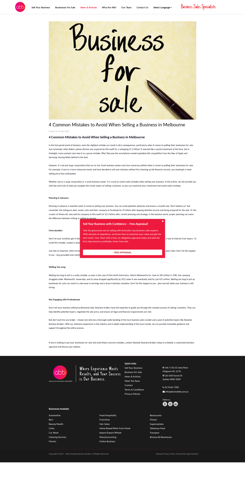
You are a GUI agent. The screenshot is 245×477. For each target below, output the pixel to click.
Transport (154, 432)
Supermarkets (157, 424)
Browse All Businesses (161, 437)
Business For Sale (133, 372)
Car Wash (54, 432)
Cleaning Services (57, 437)
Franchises (104, 419)
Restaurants (156, 415)
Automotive (55, 415)
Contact (129, 385)
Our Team (126, 7)
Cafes (51, 428)
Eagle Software (192, 454)
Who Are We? (109, 7)
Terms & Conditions (134, 389)
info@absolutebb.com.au (176, 391)
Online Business (107, 441)
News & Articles (88, 7)
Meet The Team (132, 380)
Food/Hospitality (107, 415)
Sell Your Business (133, 367)
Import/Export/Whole (110, 432)
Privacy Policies (132, 393)
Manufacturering (107, 437)
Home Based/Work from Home (114, 428)
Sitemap (159, 454)
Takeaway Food (157, 428)
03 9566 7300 (172, 387)
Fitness (153, 419)
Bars (51, 419)
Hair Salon (104, 424)
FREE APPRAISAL (122, 252)
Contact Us (142, 7)
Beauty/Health (56, 424)
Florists (52, 441)
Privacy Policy (169, 454)
